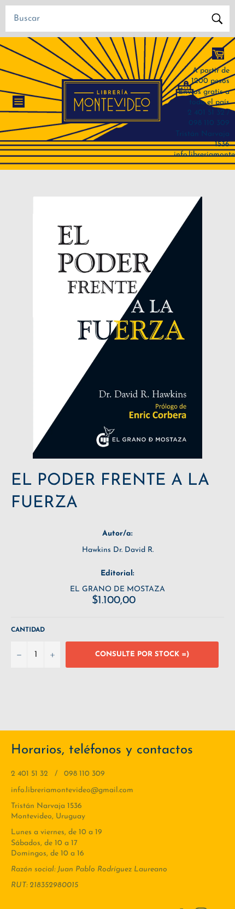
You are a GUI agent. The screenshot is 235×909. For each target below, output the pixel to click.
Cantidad (28, 630)
